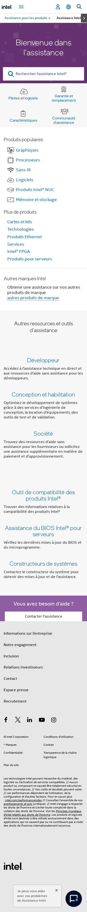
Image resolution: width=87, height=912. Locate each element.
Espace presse (16, 690)
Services (15, 244)
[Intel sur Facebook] (6, 720)
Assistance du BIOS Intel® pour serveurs (43, 531)
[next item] (84, 18)
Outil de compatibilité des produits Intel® (43, 495)
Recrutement (15, 701)
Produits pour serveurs (29, 259)
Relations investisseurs (23, 667)
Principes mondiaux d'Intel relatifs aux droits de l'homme (42, 812)
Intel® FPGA (18, 251)
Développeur (43, 360)
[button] (43, 409)
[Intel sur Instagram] (54, 720)
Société (43, 433)
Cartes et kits (19, 221)
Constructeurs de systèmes (43, 563)
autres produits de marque (33, 297)
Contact (10, 678)
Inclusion (11, 656)
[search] (11, 74)
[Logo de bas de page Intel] (13, 865)
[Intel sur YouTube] (42, 720)
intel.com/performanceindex (23, 800)
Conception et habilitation (43, 394)
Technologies (20, 229)
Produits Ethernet (24, 236)
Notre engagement (20, 644)
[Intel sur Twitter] (18, 720)
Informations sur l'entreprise (28, 633)
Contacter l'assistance (43, 616)
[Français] (68, 7)
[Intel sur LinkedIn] (30, 720)
